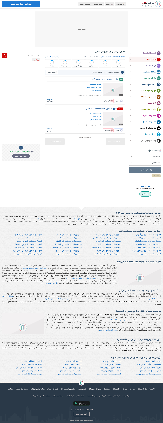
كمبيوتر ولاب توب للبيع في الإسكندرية (28, 235)
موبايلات (107, 389)
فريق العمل (102, 396)
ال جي (36, 219)
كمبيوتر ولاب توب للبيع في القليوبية (68, 244)
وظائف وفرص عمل (148, 141)
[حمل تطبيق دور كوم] (81, 403)
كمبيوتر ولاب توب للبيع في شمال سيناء (27, 251)
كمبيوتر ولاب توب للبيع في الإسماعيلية (146, 238)
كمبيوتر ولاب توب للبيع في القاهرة (108, 244)
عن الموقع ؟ (126, 396)
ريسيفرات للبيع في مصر (73, 364)
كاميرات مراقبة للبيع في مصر (150, 368)
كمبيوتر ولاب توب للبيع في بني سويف (67, 248)
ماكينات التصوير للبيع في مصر (71, 371)
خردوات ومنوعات (95, 389)
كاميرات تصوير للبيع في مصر (32, 364)
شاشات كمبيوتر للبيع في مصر (110, 368)
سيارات (132, 389)
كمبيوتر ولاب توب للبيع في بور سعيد (28, 248)
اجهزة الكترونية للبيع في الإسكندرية (57, 299)
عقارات (125, 389)
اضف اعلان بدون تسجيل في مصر (35, 268)
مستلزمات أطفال (149, 122)
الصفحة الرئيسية (149, 53)
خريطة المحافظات (58, 396)
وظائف (10, 389)
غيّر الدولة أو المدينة (114, 396)
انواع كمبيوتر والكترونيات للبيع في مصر (28, 254)
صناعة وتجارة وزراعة (148, 128)
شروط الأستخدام (92, 396)
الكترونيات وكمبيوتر (95, 84)
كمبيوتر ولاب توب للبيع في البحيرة (69, 238)
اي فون (77, 219)
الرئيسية (152, 389)
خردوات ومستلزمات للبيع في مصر (29, 374)
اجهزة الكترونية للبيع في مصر (31, 361)
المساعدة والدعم (85, 4)
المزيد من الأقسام (52, 57)
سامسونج (50, 219)
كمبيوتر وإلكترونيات (148, 84)
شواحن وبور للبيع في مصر (72, 368)
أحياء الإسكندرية (51, 283)
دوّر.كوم (72, 420)
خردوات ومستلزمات (148, 97)
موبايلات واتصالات (148, 91)
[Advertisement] (81, 29)
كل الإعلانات (151, 66)
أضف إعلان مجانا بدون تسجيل (21, 5)
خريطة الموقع (98, 4)
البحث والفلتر (151, 59)
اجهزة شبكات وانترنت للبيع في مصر (29, 368)
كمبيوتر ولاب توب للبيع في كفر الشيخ (107, 254)
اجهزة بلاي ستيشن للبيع (94, 87)
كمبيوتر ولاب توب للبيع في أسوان (148, 235)
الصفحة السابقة (114, 142)
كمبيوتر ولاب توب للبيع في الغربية (29, 241)
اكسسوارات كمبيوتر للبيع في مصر (109, 374)
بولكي (102, 56)
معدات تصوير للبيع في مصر (32, 371)
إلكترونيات (116, 389)
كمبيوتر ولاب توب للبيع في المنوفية (28, 244)
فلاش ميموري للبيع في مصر (150, 371)
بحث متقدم (156, 175)
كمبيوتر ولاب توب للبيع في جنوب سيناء (146, 251)
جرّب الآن (145, 194)
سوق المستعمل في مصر (108, 330)
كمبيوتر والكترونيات (119, 56)
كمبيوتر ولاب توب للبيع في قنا (150, 254)
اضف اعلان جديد (81, 414)
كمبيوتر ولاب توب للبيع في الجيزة (29, 238)
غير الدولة (119, 4)
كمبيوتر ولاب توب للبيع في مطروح (69, 254)
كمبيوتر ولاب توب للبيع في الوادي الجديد (106, 248)
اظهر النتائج (145, 170)
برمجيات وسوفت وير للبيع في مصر (148, 374)
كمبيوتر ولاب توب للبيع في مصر (70, 374)
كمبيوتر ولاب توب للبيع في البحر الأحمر (107, 238)
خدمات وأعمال (150, 134)
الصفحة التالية (56, 142)
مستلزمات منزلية (149, 116)
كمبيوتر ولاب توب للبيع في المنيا (149, 248)
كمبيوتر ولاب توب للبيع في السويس (108, 241)
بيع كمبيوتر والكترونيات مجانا (116, 320)
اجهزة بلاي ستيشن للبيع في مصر (149, 364)
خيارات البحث (35, 60)
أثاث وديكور (151, 103)
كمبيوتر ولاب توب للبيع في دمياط (109, 251)
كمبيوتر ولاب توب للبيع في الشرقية (69, 241)
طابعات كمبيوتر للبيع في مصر (110, 371)
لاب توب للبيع (97, 116)
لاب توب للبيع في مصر (73, 361)
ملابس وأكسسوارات (148, 109)
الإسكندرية (109, 56)
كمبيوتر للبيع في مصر (153, 361)
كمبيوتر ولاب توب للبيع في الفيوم (148, 244)
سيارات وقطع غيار (149, 72)
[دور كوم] (81, 383)
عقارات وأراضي (150, 78)
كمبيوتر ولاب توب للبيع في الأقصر (69, 235)
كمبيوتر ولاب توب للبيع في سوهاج (69, 251)
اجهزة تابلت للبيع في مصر (112, 361)
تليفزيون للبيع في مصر (113, 364)
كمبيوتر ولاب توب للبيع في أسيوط (108, 235)
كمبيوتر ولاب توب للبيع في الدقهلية (148, 241)
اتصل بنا (35, 396)
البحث (108, 4)
